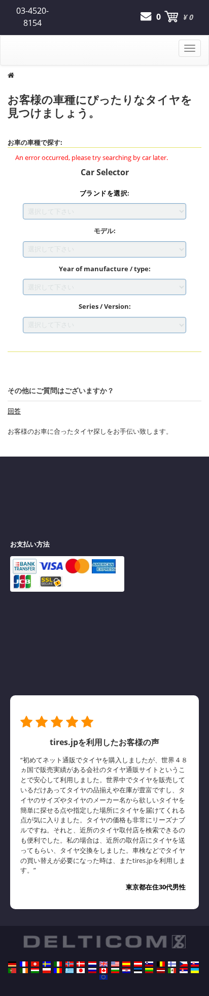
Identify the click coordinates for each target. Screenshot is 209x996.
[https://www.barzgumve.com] (115, 970)
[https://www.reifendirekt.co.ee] (138, 970)
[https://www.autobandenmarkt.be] (161, 964)
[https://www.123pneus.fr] (24, 964)
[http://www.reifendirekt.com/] (103, 977)
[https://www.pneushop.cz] (184, 964)
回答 (14, 410)
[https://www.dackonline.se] (47, 964)
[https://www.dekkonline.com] (69, 964)
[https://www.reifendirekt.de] (12, 964)
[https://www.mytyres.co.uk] (103, 964)
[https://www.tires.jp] (81, 970)
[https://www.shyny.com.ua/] (195, 970)
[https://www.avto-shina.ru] (92, 970)
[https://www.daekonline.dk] (81, 964)
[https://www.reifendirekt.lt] (149, 970)
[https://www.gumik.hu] (35, 970)
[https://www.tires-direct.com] (115, 964)
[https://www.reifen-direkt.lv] (161, 970)
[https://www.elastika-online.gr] (69, 970)
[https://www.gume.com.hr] (126, 970)
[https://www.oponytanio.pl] (47, 970)
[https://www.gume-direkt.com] (149, 964)
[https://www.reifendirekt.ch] (35, 964)
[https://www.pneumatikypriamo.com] (195, 964)
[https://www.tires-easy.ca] (103, 970)
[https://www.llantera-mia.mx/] (172, 970)
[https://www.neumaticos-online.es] (126, 964)
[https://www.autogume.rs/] (184, 970)
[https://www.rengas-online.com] (172, 964)
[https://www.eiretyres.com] (24, 970)
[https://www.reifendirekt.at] (138, 964)
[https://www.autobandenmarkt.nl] (92, 964)
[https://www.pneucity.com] (12, 970)
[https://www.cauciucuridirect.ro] (58, 970)
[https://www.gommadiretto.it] (58, 964)
